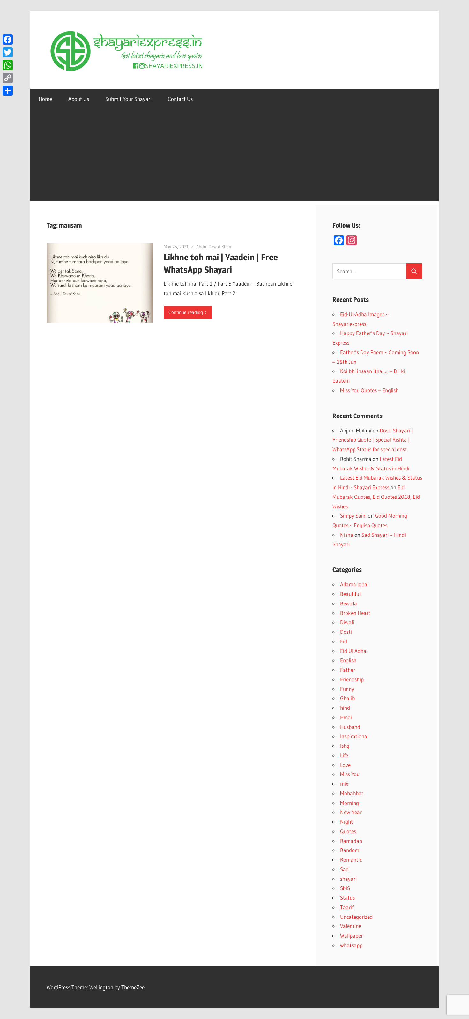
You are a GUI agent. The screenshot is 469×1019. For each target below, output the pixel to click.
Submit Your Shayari (128, 98)
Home (45, 98)
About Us (78, 98)
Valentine (350, 926)
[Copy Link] (7, 77)
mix (344, 783)
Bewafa (348, 603)
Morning (349, 802)
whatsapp (351, 945)
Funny (347, 689)
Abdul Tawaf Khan (213, 247)
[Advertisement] (234, 156)
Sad (344, 869)
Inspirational (354, 736)
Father (347, 669)
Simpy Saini (353, 515)
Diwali (347, 622)
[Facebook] (7, 39)
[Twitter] (7, 52)
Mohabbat (351, 793)
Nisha (346, 534)
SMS (345, 888)
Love (345, 764)
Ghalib (347, 698)
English (348, 660)
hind (345, 707)
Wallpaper (351, 935)
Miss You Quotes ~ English (369, 390)
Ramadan (351, 840)
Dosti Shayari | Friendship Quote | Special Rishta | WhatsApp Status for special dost (372, 440)
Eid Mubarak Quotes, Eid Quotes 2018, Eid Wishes (376, 497)
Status (347, 897)
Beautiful (350, 593)
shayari (348, 878)
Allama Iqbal (354, 584)
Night (346, 821)
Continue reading (185, 312)
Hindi (346, 717)
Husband (350, 726)
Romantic (351, 859)
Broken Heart (355, 613)
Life (344, 755)
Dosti (346, 631)
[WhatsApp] (7, 65)
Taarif (347, 907)
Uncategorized (356, 916)
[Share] (7, 90)
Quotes (348, 831)
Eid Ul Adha (353, 651)
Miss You (350, 774)
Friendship (352, 679)
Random (349, 850)
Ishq (344, 745)
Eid (343, 641)
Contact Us (180, 98)
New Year (351, 812)
